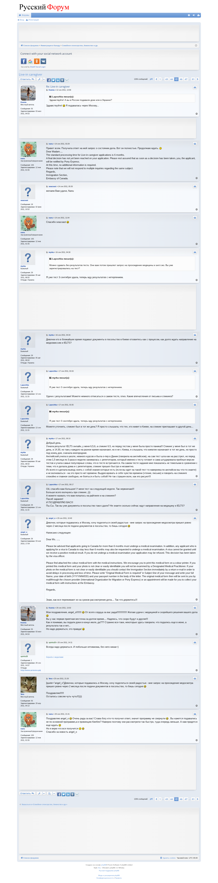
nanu (23, 158)
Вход (22, 20)
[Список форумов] (43, 6)
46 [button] (181, 79)
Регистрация (34, 20)
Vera (22, 694)
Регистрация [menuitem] (199, 16)
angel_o (24, 532)
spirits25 (24, 656)
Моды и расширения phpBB (109, 875)
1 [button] (160, 79)
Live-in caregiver (30, 74)
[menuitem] (189, 15)
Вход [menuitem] (194, 16)
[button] (151, 79)
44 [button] (171, 79)
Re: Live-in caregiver (58, 86)
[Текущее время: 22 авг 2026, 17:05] (196, 45)
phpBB (103, 865)
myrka (23, 266)
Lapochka (25, 385)
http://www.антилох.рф (31, 670)
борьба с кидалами (54, 657)
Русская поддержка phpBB (109, 870)
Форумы (25, 15)
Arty (99, 868)
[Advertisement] (109, 33)
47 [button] (186, 79)
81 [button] (193, 79)
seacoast (24, 200)
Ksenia (23, 102)
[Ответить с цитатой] (195, 87)
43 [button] (166, 79)
